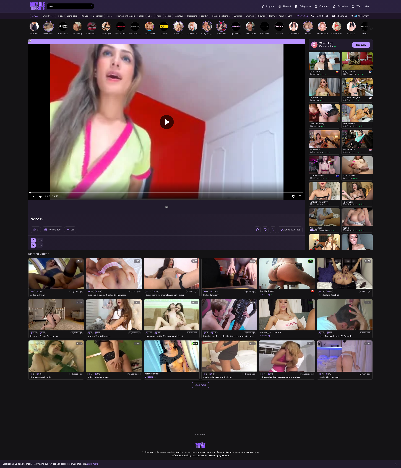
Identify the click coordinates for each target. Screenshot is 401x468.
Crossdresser (48, 16)
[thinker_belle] (357, 246)
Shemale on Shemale (126, 16)
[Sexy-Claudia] (357, 64)
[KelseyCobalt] (357, 142)
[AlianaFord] (324, 64)
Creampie (250, 16)
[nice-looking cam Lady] (344, 359)
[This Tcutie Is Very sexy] (114, 359)
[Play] (167, 122)
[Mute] (40, 196)
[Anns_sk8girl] (324, 220)
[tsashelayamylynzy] (357, 90)
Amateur (179, 16)
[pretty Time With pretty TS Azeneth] (344, 318)
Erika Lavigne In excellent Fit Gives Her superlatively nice (228, 336)
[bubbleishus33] (287, 277)
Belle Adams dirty (211, 295)
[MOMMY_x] (324, 142)
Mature (168, 16)
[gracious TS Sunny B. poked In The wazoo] (114, 277)
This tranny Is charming (41, 377)
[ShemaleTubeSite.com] (37, 6)
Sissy (60, 16)
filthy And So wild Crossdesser (44, 336)
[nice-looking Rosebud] (344, 277)
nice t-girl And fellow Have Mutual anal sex (280, 377)
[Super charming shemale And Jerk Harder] (171, 277)
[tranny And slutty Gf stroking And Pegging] (171, 318)
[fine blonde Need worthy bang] (229, 359)
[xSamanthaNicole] (324, 246)
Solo (150, 16)
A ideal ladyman (37, 295)
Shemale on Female (221, 16)
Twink (158, 16)
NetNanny (213, 455)
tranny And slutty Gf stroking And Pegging (165, 336)
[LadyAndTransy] (324, 116)
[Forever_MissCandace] (287, 318)
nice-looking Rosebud (329, 295)
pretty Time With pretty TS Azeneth (335, 336)
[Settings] (293, 196)
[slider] (166, 192)
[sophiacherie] (357, 116)
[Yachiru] (357, 220)
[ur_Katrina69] (324, 90)
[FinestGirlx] (357, 194)
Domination (98, 16)
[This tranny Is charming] (56, 359)
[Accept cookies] (395, 464)
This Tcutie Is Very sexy (98, 377)
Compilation (72, 16)
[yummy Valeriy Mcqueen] (114, 318)
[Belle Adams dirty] (229, 277)
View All (35, 16)
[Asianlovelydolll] (171, 359)
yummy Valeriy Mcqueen (99, 336)
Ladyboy (204, 16)
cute (40, 240)
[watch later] (32, 261)
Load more (200, 384)
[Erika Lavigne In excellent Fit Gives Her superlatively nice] (229, 318)
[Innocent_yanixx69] (324, 194)
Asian (281, 16)
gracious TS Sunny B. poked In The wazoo (107, 295)
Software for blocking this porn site (188, 455)
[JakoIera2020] (357, 168)
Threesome (192, 16)
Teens (109, 16)
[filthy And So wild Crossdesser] (56, 318)
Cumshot (238, 16)
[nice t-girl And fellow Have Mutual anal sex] (287, 359)
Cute (40, 245)
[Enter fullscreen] (300, 196)
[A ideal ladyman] (56, 277)
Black (141, 16)
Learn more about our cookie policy (242, 452)
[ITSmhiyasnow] (324, 168)
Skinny (272, 16)
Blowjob (261, 16)
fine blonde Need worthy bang (217, 377)
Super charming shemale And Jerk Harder (165, 295)
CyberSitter (224, 455)
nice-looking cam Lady (329, 377)
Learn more (92, 463)
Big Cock (85, 16)
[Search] (91, 6)
